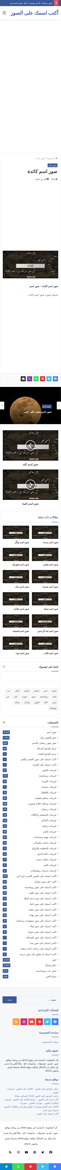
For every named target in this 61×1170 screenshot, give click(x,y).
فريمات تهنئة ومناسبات (45, 837)
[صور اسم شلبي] (45, 554)
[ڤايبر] (29, 378)
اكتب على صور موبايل (45, 881)
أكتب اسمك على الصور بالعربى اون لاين (36, 876)
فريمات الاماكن (48, 820)
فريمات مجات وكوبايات (44, 842)
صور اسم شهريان (20, 564)
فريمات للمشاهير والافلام (43, 814)
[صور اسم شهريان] (16, 554)
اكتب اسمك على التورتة (44, 764)
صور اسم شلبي (50, 564)
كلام (46, 702)
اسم (45, 691)
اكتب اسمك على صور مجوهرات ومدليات (36, 920)
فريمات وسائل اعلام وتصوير (42, 803)
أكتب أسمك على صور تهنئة (42, 915)
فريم (54, 702)
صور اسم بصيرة (50, 586)
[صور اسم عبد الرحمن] (45, 621)
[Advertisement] (30, 53)
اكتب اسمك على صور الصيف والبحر (38, 759)
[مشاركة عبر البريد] (23, 378)
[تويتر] (49, 378)
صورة (24, 696)
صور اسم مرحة (50, 542)
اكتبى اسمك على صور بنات (42, 943)
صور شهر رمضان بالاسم (44, 743)
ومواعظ (53, 708)
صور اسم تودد (22, 653)
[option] (30, 405)
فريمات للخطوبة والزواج (44, 848)
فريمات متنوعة (49, 786)
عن (7, 696)
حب (8, 691)
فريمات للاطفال (48, 792)
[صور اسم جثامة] (16, 598)
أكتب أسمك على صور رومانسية (40, 887)
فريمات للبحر (49, 831)
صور (33, 696)
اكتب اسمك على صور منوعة (42, 931)
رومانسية (44, 696)
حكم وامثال (50, 965)
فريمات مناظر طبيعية (45, 797)
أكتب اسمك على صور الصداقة (41, 937)
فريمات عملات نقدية (46, 859)
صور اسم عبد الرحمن (47, 630)
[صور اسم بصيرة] (45, 576)
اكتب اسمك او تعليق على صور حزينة (38, 954)
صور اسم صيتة (51, 608)
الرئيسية (51, 158)
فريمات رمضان (48, 809)
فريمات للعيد (50, 864)
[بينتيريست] (42, 378)
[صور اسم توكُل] (16, 532)
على (15, 696)
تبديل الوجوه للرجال (46, 748)
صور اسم (40, 158)
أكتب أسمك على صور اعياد (42, 903)
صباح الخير (51, 976)
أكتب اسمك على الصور (47, 1113)
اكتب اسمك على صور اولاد (43, 926)
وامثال (27, 702)
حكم (54, 696)
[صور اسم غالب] (45, 643)
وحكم (17, 702)
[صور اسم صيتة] (45, 598)
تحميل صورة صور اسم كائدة (43, 294)
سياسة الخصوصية (50, 1042)
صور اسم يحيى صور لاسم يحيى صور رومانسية (31, 413)
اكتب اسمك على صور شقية (42, 909)
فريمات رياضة (49, 825)
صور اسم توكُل (22, 542)
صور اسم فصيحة (21, 630)
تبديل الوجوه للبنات (47, 753)
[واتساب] (36, 378)
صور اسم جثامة (21, 608)
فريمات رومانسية (47, 775)
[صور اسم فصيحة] (16, 621)
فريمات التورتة (49, 781)
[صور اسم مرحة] (45, 532)
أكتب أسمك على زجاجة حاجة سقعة (38, 948)
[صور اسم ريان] (16, 576)
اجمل (54, 691)
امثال (17, 691)
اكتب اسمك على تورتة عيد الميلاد (40, 898)
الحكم (36, 691)
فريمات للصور (49, 770)
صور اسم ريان (22, 586)
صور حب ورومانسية (46, 970)
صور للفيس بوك (48, 737)
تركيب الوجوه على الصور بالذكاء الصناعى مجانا (36, 1096)
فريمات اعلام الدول (46, 853)
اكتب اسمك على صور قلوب (42, 892)
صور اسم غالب (51, 653)
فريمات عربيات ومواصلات (43, 870)
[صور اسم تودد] (16, 643)
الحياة (26, 691)
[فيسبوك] (55, 378)
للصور (36, 702)
